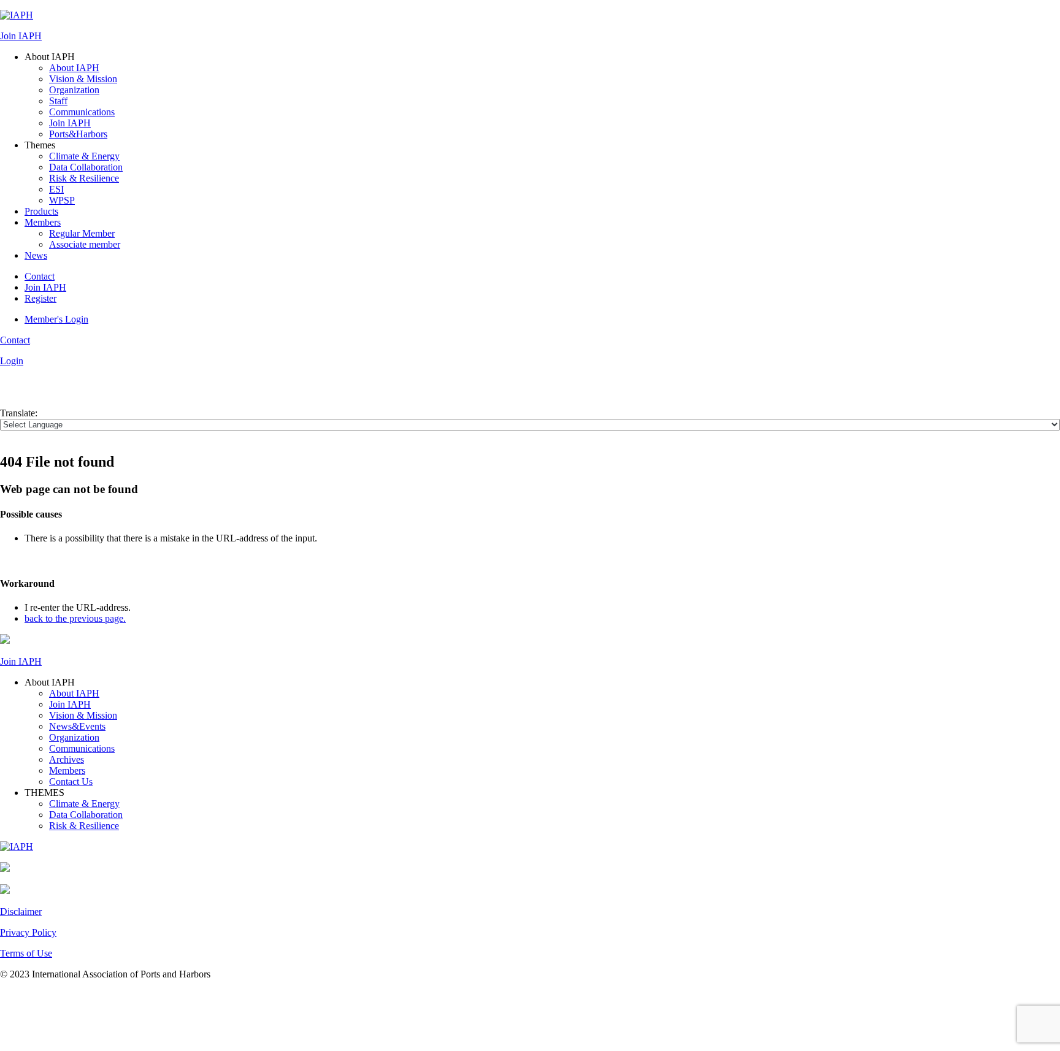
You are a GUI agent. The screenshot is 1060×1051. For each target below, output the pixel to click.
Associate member (84, 244)
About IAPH (74, 68)
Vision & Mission (83, 79)
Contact (40, 276)
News (36, 255)
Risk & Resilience (84, 178)
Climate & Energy (84, 156)
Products (41, 211)
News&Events (77, 726)
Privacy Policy (28, 932)
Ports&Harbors (78, 134)
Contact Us (71, 781)
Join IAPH (21, 36)
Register (40, 298)
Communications (82, 112)
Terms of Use (26, 953)
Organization (74, 90)
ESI (56, 189)
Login (11, 361)
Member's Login (56, 319)
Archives (66, 759)
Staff (58, 101)
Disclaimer (21, 911)
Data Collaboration (86, 167)
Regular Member (82, 233)
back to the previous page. (75, 618)
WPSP (62, 200)
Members (43, 222)
